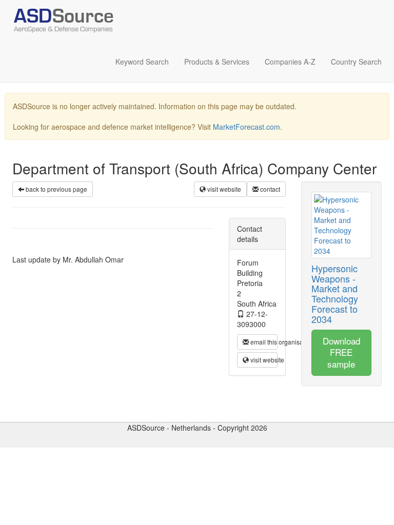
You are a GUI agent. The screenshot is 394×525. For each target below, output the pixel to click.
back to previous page (55, 189)
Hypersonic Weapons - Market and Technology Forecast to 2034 (334, 293)
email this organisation (263, 341)
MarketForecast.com (246, 127)
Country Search (356, 61)
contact (269, 189)
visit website (223, 189)
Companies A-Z (290, 61)
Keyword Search (142, 61)
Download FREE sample (341, 352)
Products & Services (216, 61)
